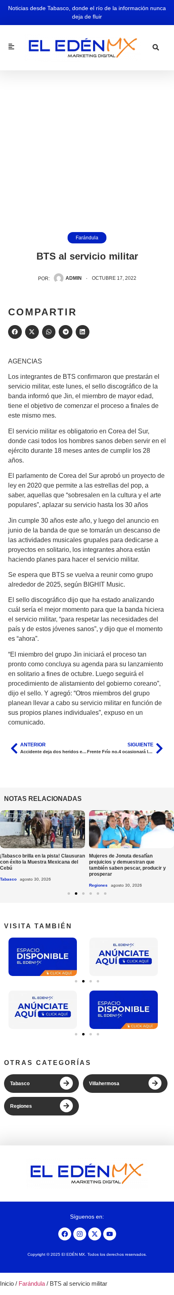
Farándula (87, 238)
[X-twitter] (94, 1233)
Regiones (98, 885)
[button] (15, 332)
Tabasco (8, 879)
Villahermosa (104, 1083)
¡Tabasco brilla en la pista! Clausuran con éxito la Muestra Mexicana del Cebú (42, 862)
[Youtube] (109, 1233)
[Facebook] (64, 1233)
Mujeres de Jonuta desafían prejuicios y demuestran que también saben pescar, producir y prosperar (127, 865)
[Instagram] (79, 1233)
